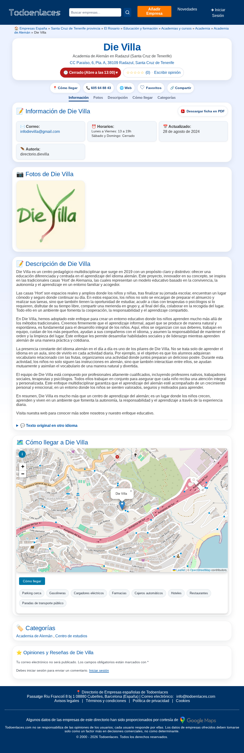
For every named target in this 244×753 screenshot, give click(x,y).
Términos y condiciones (106, 701)
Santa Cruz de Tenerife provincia (75, 28)
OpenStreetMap (200, 570)
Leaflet (180, 570)
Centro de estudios (71, 636)
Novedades (187, 9)
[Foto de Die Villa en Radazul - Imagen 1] (50, 214)
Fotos (98, 97)
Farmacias (119, 593)
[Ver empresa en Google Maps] (198, 720)
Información (79, 97)
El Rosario (112, 28)
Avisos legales (66, 701)
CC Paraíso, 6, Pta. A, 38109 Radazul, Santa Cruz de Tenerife (122, 63)
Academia (202, 28)
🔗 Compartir (180, 88)
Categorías (167, 97)
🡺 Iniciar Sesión (218, 13)
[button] (122, 505)
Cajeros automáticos (149, 593)
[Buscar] (127, 12)
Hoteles (176, 593)
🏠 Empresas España (30, 28)
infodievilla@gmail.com (40, 132)
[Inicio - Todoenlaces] (35, 12)
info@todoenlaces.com (195, 696)
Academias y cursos (176, 28)
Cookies (183, 701)
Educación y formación (140, 28)
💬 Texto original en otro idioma (48, 426)
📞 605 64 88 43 (98, 88)
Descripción (118, 97)
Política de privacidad (151, 701)
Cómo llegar (142, 97)
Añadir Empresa (154, 11)
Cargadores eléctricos (89, 593)
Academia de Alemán (34, 636)
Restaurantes (199, 593)
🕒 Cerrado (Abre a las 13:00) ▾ (90, 72)
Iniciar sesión (99, 670)
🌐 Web (126, 88)
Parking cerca (31, 593)
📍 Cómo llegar (65, 88)
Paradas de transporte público (42, 603)
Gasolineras (57, 593)
